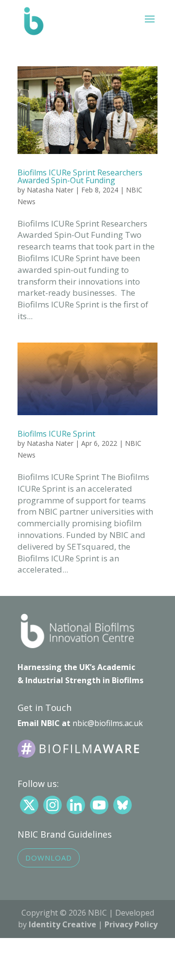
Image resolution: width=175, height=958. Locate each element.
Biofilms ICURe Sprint (56, 433)
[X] (29, 805)
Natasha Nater (50, 189)
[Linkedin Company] (76, 805)
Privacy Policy (131, 924)
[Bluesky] (122, 805)
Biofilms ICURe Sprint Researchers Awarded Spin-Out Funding (80, 176)
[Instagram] (52, 805)
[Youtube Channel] (99, 805)
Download (48, 857)
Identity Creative (62, 924)
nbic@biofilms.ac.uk (107, 723)
